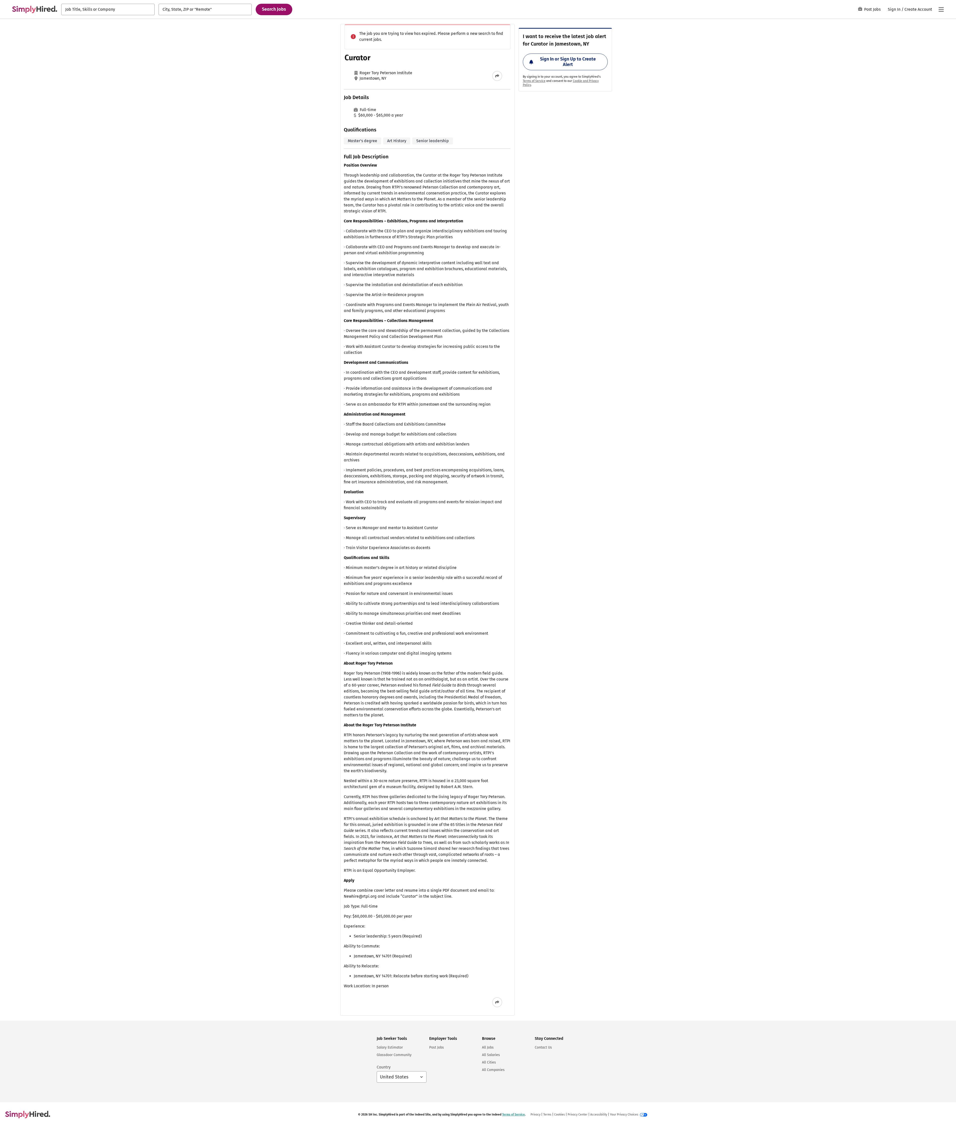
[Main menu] (941, 9)
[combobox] (108, 9)
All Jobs (488, 1047)
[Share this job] (497, 76)
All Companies (493, 1070)
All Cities (489, 1062)
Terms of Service (534, 81)
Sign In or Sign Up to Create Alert (568, 61)
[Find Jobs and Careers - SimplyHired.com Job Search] (34, 9)
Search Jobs (274, 9)
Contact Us (543, 1047)
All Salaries (491, 1055)
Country (384, 1067)
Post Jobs (872, 9)
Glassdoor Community (394, 1055)
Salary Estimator (390, 1047)
